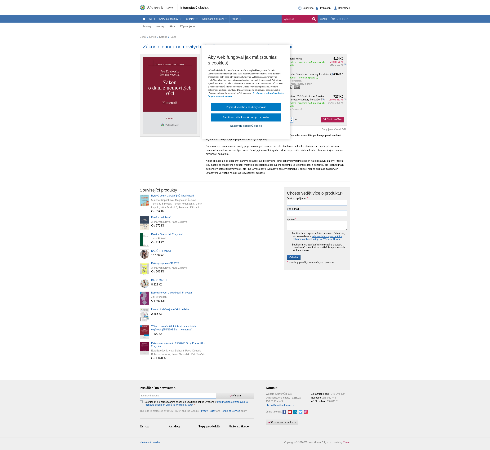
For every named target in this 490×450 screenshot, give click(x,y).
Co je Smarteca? (294, 81)
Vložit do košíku (332, 119)
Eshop (323, 18)
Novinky (160, 26)
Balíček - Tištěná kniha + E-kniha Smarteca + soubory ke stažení (315, 98)
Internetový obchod (195, 8)
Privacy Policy (207, 410)
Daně (173, 37)
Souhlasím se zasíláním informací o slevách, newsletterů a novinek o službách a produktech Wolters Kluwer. (318, 247)
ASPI (152, 18)
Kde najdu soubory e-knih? (299, 84)
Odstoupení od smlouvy (283, 422)
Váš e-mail (294, 209)
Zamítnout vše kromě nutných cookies (246, 117)
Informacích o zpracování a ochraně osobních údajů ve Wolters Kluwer (317, 237)
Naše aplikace (239, 426)
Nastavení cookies (150, 442)
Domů (143, 37)
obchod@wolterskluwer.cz (280, 405)
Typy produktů (209, 426)
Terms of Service (230, 410)
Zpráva (291, 219)
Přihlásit (236, 395)
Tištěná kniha (315, 58)
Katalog (146, 26)
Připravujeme (187, 26)
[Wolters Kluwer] (158, 7)
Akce (172, 26)
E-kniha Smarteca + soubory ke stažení (315, 74)
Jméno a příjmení (297, 198)
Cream (346, 442)
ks (296, 119)
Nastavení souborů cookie (246, 125)
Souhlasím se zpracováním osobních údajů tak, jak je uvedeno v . (318, 236)
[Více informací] (333, 74)
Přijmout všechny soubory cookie (246, 106)
